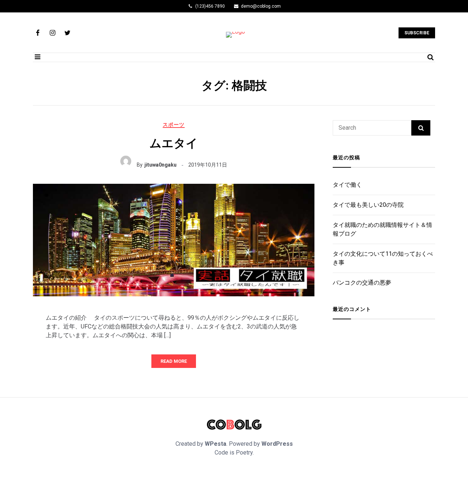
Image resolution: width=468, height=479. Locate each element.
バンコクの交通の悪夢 (362, 282)
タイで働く (347, 184)
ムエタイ (174, 143)
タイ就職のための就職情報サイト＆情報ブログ (382, 229)
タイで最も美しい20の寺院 (368, 204)
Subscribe (416, 32)
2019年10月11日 (207, 165)
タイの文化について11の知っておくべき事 (383, 258)
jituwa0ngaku (160, 165)
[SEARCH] (420, 128)
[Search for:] (372, 128)
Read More (174, 361)
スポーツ (174, 124)
